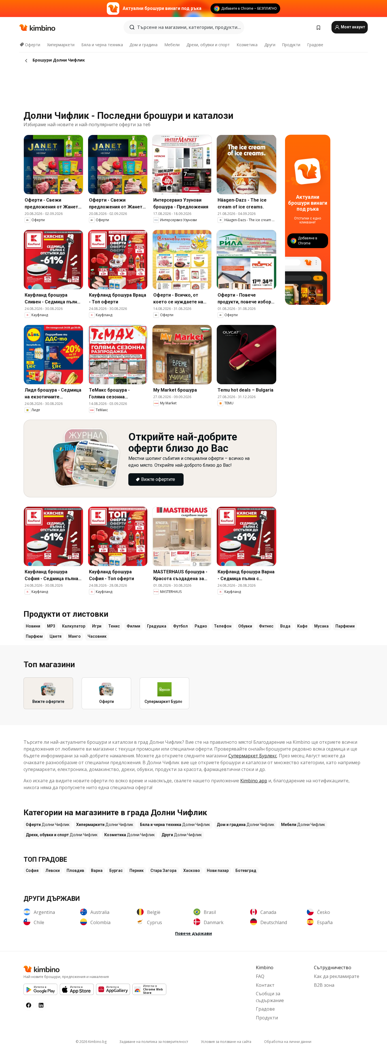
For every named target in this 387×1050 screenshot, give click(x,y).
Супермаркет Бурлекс (252, 756)
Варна (97, 870)
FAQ (260, 976)
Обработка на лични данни (287, 1041)
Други (269, 44)
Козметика (247, 44)
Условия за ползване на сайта (226, 1041)
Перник (136, 870)
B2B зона (324, 985)
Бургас (116, 870)
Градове (315, 44)
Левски (52, 870)
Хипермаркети (61, 44)
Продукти (291, 44)
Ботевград (245, 870)
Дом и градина (143, 44)
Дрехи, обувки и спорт (208, 44)
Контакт (265, 985)
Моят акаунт (352, 27)
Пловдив (75, 870)
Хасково (191, 870)
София (32, 870)
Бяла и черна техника (102, 44)
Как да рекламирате (336, 976)
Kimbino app (253, 781)
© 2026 (91, 1041)
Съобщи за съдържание (270, 996)
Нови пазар (218, 870)
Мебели (172, 44)
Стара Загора (163, 870)
